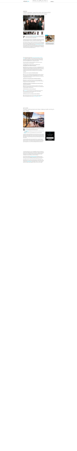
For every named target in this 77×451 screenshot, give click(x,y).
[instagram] (52, 1)
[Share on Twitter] (22, 17)
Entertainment (40, 0)
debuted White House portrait (39, 44)
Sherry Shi (25, 90)
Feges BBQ (35, 96)
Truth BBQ (39, 96)
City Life (37, 0)
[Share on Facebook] (22, 16)
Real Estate (45, 0)
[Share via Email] (22, 18)
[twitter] (51, 1)
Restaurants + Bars (34, 0)
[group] (25, 33)
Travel (42, 0)
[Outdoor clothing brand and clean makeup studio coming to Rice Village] (33, 120)
